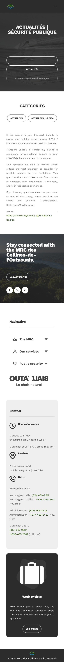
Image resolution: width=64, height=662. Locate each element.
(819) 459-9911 (40, 495)
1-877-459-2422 (39, 514)
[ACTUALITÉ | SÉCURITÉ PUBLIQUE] (32, 81)
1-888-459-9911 (45, 499)
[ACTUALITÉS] (32, 72)
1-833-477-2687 (18, 534)
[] (32, 63)
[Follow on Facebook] (9, 290)
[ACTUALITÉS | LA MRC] (42, 121)
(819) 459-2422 (38, 510)
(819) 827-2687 (18, 529)
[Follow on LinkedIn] (25, 290)
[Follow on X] (17, 290)
